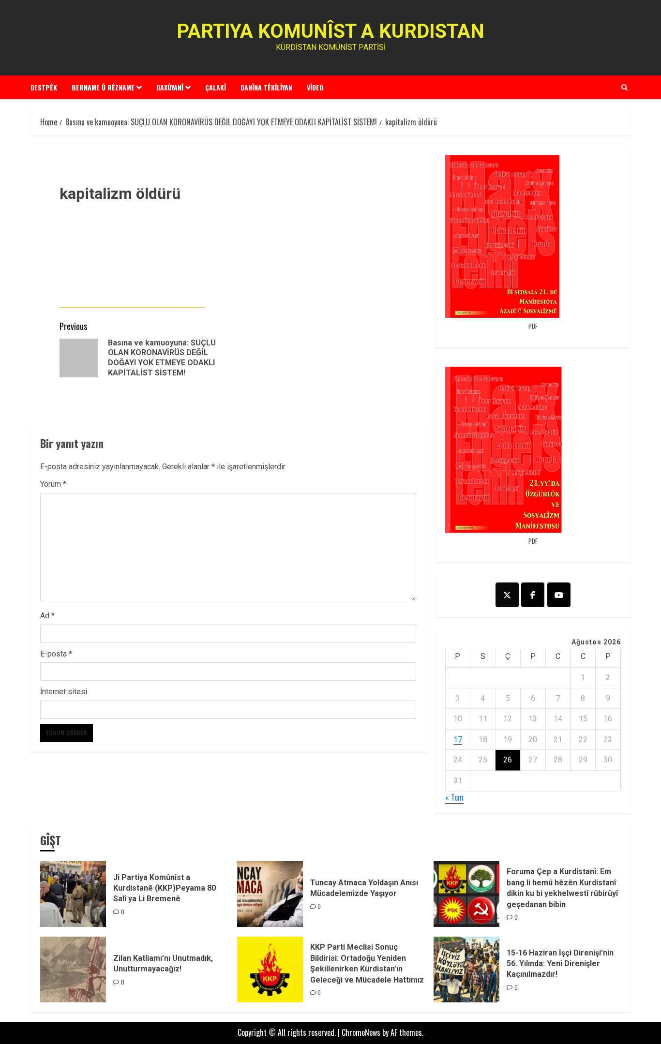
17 (457, 739)
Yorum (53, 484)
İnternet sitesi (63, 691)
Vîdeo (315, 87)
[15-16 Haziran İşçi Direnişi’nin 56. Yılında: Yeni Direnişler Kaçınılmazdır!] (466, 969)
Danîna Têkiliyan (266, 87)
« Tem (454, 797)
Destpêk (43, 87)
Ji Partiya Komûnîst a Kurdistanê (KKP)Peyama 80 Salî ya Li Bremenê (164, 888)
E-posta (56, 653)
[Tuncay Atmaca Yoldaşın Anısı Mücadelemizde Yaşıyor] (270, 894)
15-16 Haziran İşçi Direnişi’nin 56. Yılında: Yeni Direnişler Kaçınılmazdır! (560, 963)
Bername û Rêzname (103, 87)
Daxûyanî (169, 87)
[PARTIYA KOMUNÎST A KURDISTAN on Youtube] (559, 594)
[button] (624, 87)
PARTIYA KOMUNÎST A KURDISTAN (330, 31)
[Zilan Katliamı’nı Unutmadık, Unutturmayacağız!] (73, 969)
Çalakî (215, 87)
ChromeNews (361, 1032)
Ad (47, 615)
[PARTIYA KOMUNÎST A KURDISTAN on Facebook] (532, 594)
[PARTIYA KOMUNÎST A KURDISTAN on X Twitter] (507, 594)
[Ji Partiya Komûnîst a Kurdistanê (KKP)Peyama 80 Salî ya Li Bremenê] (73, 894)
